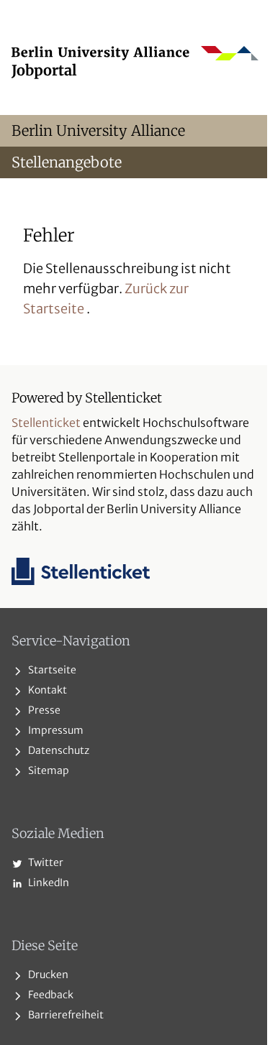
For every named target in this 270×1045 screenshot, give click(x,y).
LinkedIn (47, 882)
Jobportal (44, 70)
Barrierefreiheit (65, 1014)
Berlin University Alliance (98, 130)
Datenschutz (57, 750)
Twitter (44, 862)
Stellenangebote (67, 162)
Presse (43, 710)
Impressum (55, 730)
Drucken (47, 974)
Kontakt (46, 689)
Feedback (49, 994)
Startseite (51, 669)
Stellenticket (46, 422)
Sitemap (47, 770)
